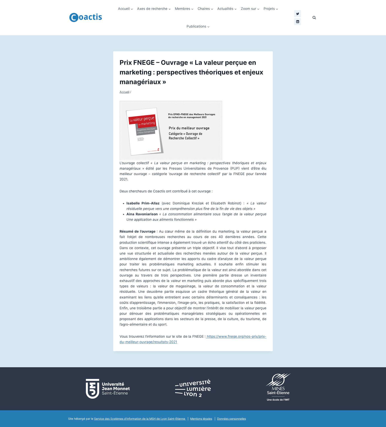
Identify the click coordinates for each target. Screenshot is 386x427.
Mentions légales (201, 418)
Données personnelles (231, 418)
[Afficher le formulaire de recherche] (314, 17)
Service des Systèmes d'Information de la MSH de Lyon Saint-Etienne (140, 418)
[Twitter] (297, 13)
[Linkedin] (297, 21)
